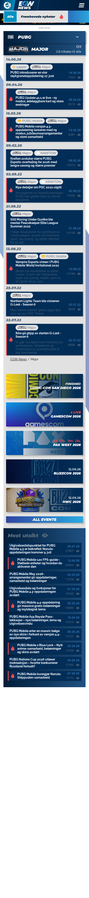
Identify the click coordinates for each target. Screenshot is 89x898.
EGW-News (18, 359)
